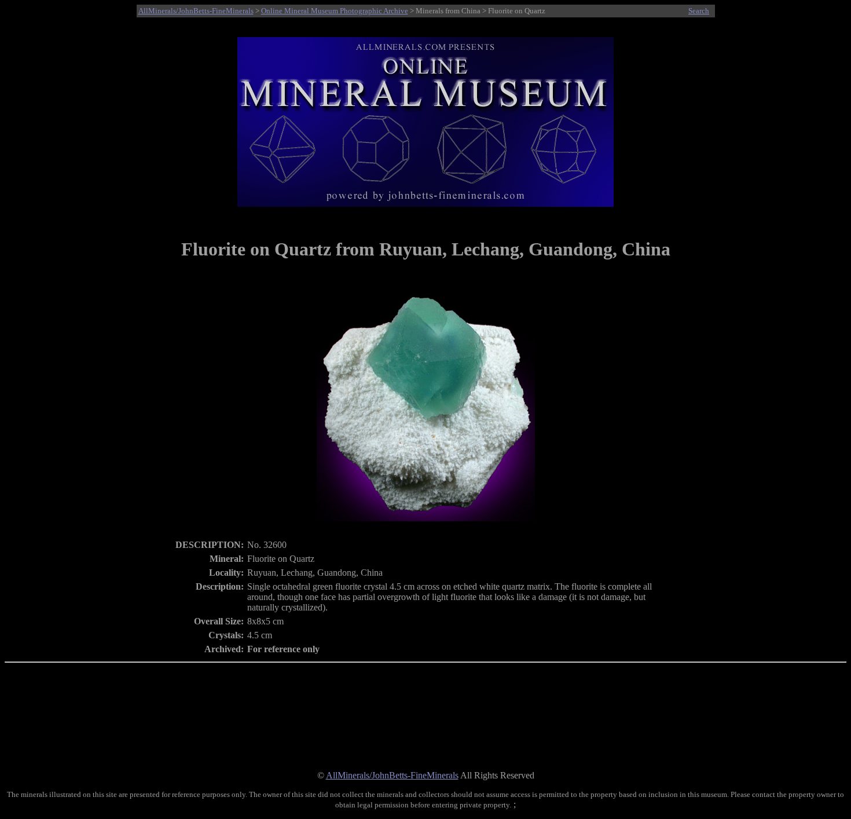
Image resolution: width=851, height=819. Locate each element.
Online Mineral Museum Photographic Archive (334, 10)
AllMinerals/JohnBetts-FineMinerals (196, 10)
